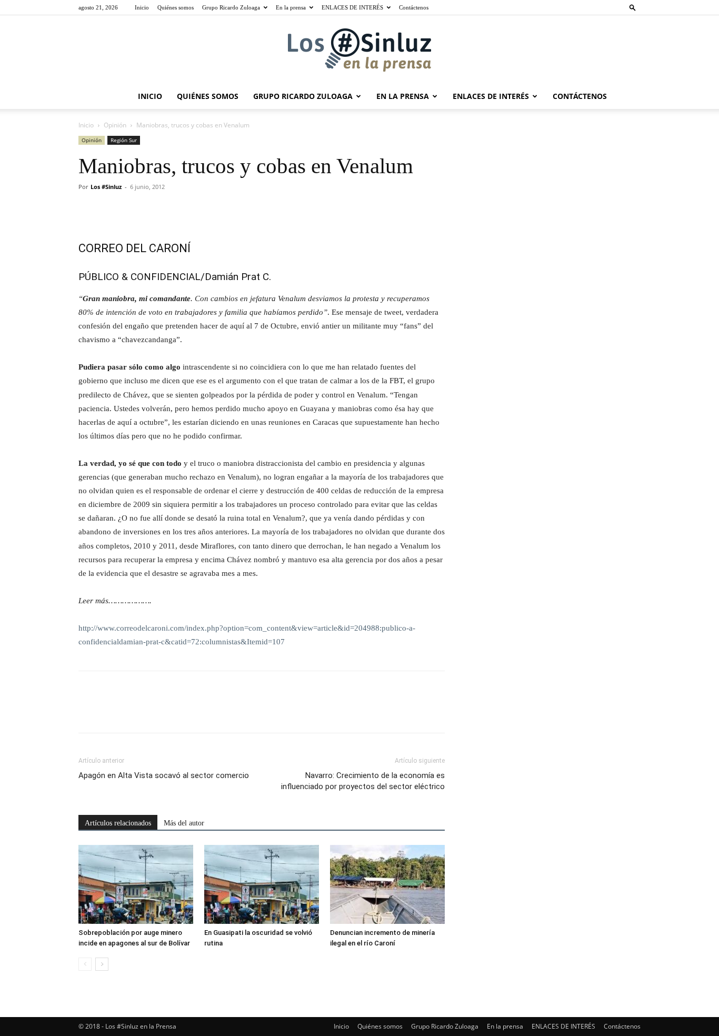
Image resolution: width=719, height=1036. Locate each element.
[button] (633, 7)
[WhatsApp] (161, 210)
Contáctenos (413, 7)
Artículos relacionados (118, 823)
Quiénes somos (175, 7)
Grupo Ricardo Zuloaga (231, 7)
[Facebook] (88, 210)
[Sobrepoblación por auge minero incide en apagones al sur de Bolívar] (135, 884)
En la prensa (291, 7)
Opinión (115, 125)
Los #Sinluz (106, 187)
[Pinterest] (137, 210)
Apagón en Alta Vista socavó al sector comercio (163, 775)
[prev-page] (85, 964)
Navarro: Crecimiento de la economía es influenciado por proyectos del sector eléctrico (363, 781)
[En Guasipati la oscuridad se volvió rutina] (261, 884)
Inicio (142, 7)
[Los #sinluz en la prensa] (359, 50)
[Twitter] (113, 210)
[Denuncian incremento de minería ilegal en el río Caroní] (387, 884)
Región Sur (124, 140)
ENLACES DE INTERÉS (352, 7)
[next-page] (101, 964)
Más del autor (184, 823)
